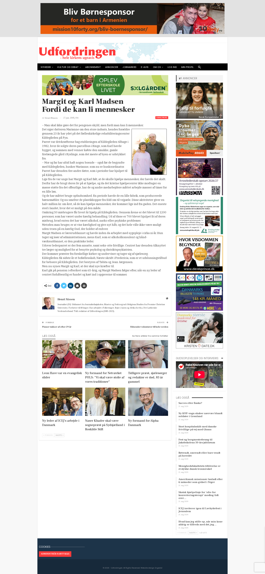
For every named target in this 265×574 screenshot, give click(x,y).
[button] (199, 68)
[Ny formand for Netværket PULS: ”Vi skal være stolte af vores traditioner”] (105, 354)
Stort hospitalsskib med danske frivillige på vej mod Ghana (198, 428)
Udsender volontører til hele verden (149, 326)
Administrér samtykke (55, 554)
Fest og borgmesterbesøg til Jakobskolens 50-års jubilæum (197, 441)
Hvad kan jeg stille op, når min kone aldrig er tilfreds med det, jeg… (201, 523)
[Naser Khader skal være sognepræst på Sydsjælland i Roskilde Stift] (105, 402)
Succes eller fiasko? (190, 403)
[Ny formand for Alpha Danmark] (148, 402)
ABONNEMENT (93, 67)
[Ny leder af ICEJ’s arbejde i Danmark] (62, 402)
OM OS (157, 67)
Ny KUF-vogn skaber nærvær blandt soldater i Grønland (200, 415)
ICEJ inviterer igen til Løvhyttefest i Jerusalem (200, 510)
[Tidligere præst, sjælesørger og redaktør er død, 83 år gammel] (148, 354)
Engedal (158, 568)
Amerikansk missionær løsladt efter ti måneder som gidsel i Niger (201, 481)
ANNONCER (111, 67)
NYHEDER (46, 67)
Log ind (172, 67)
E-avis (145, 67)
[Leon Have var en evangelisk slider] (62, 354)
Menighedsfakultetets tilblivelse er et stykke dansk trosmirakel (200, 467)
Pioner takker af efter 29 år (56, 326)
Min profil (187, 67)
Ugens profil (161, 117)
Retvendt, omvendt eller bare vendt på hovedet (199, 454)
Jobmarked (129, 67)
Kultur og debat (68, 67)
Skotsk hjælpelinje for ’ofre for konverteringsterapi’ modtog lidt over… (199, 495)
